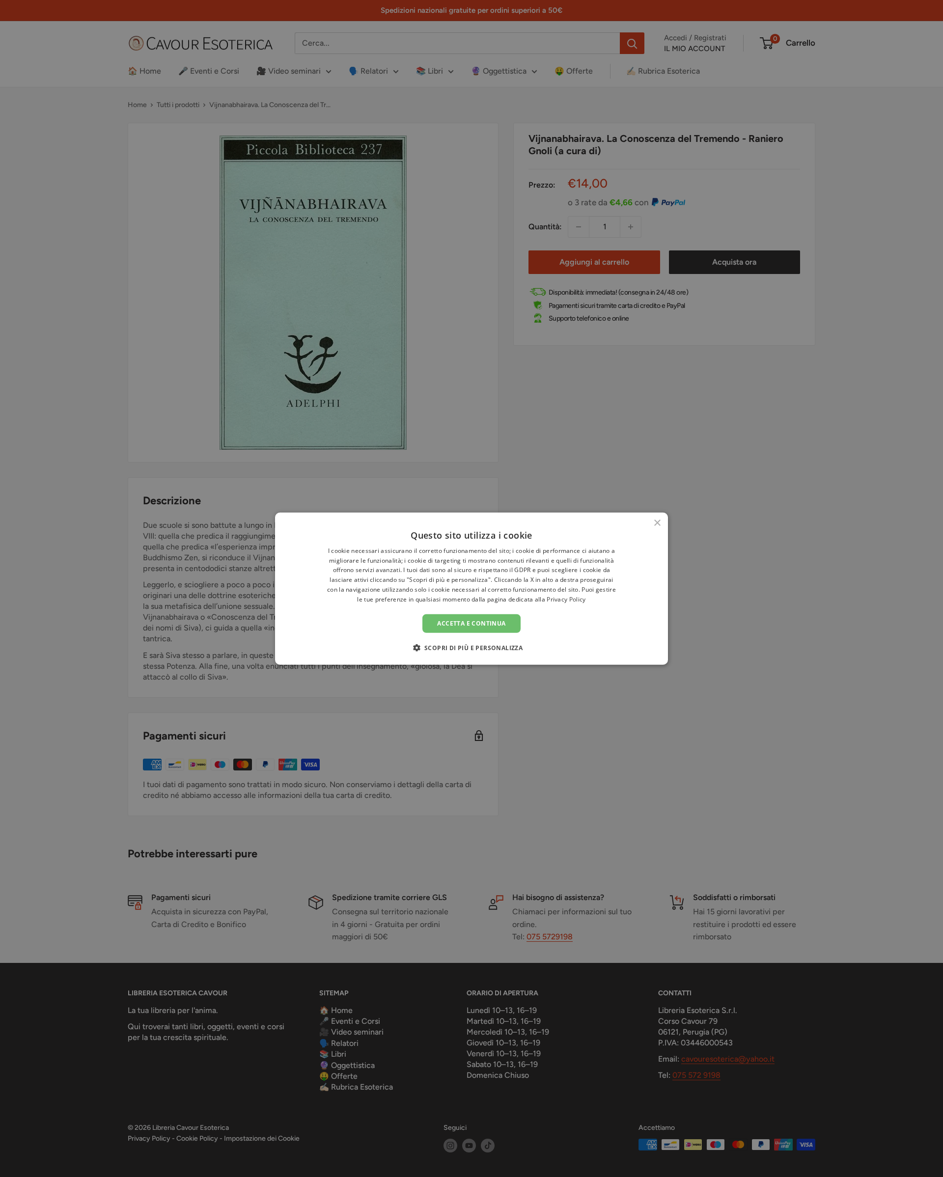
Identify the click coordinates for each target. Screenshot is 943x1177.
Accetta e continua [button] (471, 623)
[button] (471, 648)
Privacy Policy (566, 599)
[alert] (471, 588)
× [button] (657, 522)
